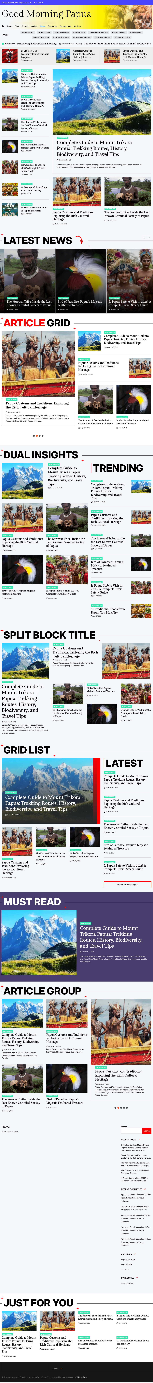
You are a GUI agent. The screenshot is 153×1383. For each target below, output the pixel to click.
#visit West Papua (79, 32)
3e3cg (93, 44)
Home (42, 26)
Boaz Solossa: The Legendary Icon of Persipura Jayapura (35, 54)
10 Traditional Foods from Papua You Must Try (108, 610)
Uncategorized (62, 137)
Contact (25, 26)
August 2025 (126, 1264)
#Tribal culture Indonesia (81, 37)
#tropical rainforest (118, 32)
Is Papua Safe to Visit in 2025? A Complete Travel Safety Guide (33, 168)
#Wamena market (28, 32)
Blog (17, 26)
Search (124, 1127)
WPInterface (81, 1377)
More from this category (127, 884)
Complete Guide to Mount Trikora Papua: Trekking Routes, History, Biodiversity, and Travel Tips (84, 57)
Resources (52, 26)
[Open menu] (3, 26)
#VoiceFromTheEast (62, 32)
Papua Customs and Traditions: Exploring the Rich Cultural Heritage (135, 54)
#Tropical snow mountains (99, 32)
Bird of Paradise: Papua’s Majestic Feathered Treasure (123, 43)
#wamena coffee (44, 32)
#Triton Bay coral (135, 32)
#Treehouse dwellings (122, 37)
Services (77, 26)
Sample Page (65, 26)
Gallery (34, 26)
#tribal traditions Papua (61, 37)
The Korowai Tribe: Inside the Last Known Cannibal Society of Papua (38, 43)
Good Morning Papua (46, 14)
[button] (144, 237)
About (9, 26)
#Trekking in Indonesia (102, 37)
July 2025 (125, 1269)
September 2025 (128, 1259)
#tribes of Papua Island (41, 37)
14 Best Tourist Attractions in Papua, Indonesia (136, 1198)
